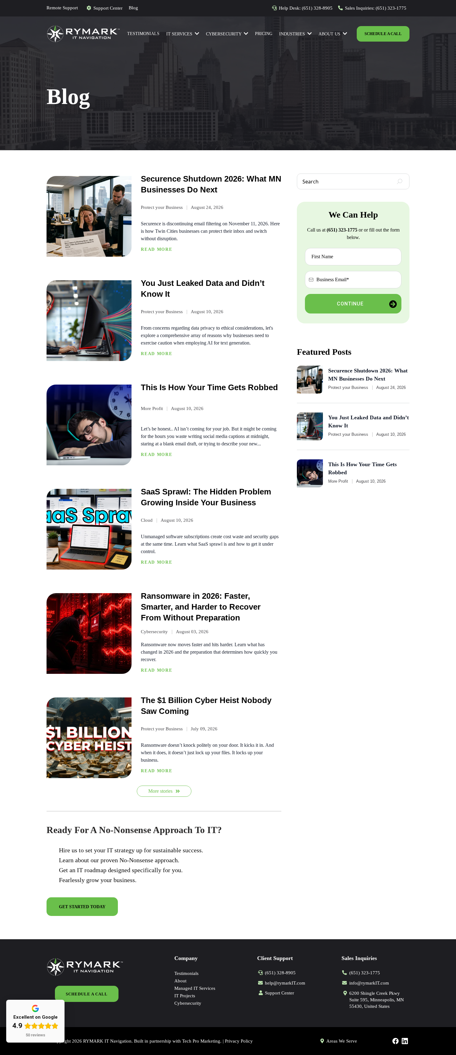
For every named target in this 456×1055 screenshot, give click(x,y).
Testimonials (186, 973)
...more (156, 250)
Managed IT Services (194, 988)
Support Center (108, 8)
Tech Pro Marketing (201, 1041)
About (180, 980)
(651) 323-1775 (391, 8)
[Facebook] (395, 1041)
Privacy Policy (239, 1041)
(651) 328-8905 (317, 8)
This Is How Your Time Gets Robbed (209, 387)
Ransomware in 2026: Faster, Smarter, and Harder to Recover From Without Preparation (201, 606)
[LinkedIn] (404, 1041)
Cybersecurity (187, 1003)
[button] (344, 34)
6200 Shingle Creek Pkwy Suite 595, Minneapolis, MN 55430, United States (376, 1000)
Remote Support (62, 7)
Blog (133, 7)
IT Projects (184, 995)
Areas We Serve (341, 1041)
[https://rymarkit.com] (83, 33)
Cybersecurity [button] (224, 34)
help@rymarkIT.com (285, 983)
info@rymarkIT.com (369, 983)
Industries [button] (292, 34)
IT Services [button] (180, 34)
